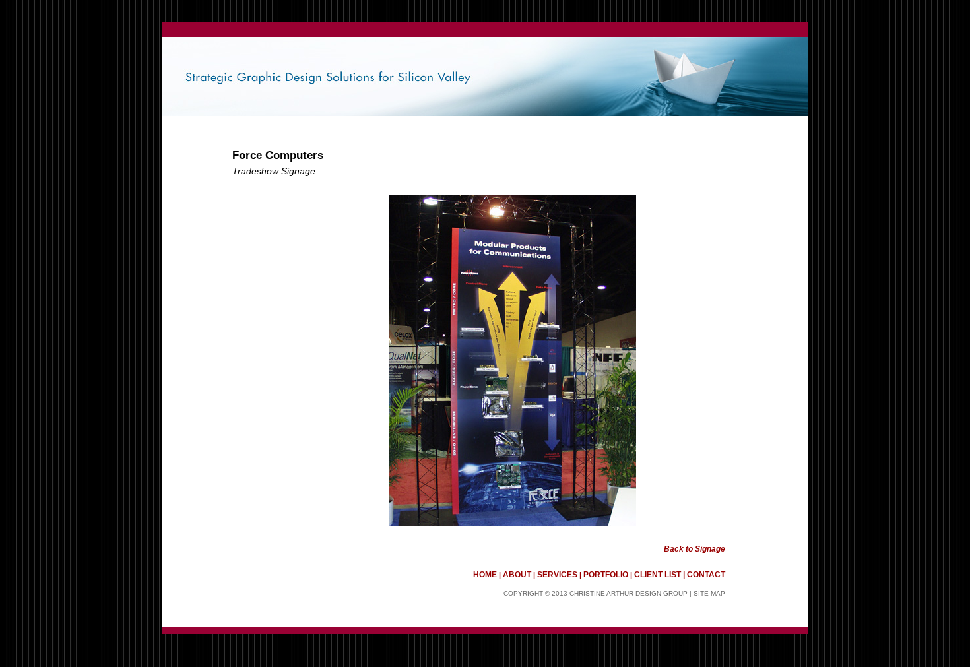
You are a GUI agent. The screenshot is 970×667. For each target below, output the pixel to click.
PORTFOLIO (605, 574)
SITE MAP (708, 593)
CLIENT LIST (657, 574)
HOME (486, 574)
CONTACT (706, 574)
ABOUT (517, 574)
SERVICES (557, 574)
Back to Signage (694, 549)
